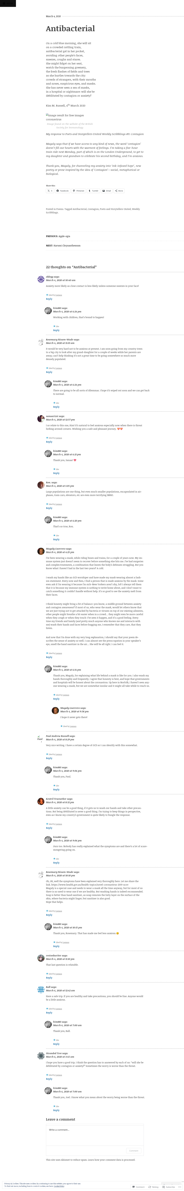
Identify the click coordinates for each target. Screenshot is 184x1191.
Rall (48, 987)
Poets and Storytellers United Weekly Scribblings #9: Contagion (104, 134)
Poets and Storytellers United (115, 209)
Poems (59, 209)
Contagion (93, 209)
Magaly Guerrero (55, 548)
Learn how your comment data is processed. (111, 1159)
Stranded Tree (54, 1053)
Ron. (48, 482)
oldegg (49, 276)
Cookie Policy (59, 1186)
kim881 (57, 308)
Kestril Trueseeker (56, 798)
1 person (58, 295)
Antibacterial (80, 209)
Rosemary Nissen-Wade (59, 339)
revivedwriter (53, 955)
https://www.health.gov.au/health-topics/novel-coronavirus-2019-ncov (89, 884)
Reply (49, 298)
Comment (133, 1150)
